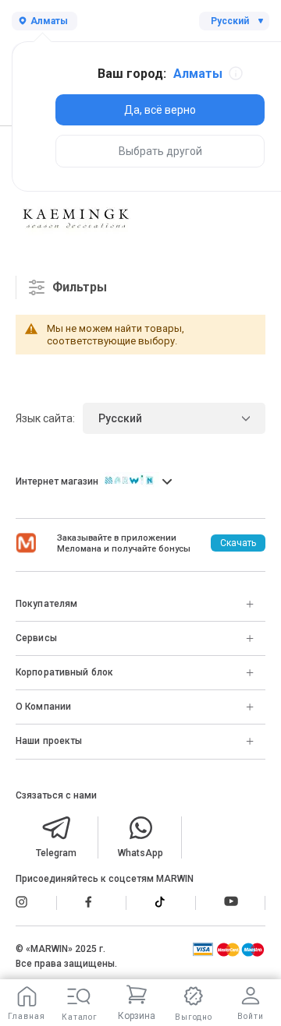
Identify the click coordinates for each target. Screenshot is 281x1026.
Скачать (238, 543)
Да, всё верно (160, 110)
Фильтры (79, 287)
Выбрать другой (160, 151)
